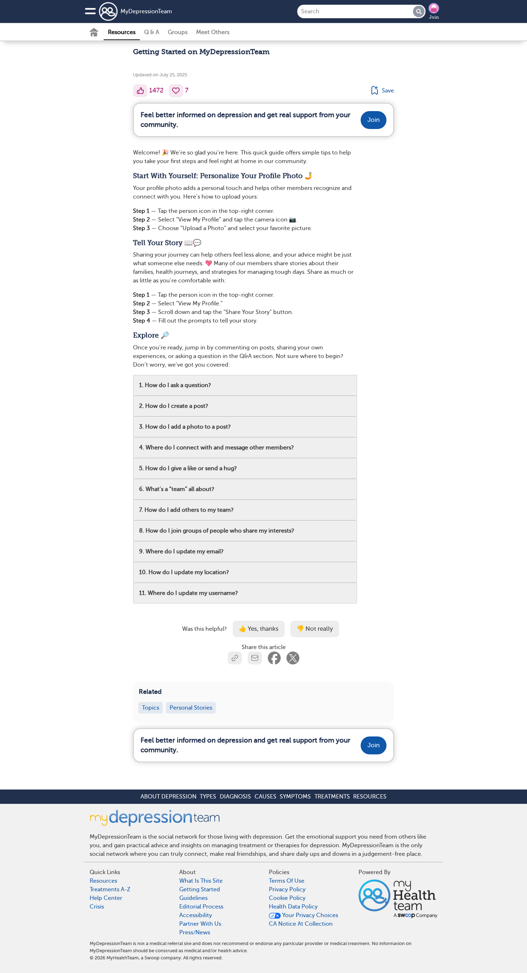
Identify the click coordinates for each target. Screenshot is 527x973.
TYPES (208, 796)
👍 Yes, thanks (259, 628)
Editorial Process (201, 906)
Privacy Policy (287, 889)
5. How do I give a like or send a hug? (188, 468)
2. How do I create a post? (173, 406)
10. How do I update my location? (184, 572)
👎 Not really (314, 628)
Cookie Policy (287, 898)
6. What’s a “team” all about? (176, 489)
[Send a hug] (176, 90)
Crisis (97, 906)
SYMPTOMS (295, 796)
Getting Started (199, 889)
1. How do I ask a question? (175, 385)
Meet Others (212, 32)
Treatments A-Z (110, 889)
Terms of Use (286, 881)
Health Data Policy (293, 906)
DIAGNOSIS (235, 796)
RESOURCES (369, 796)
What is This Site (201, 881)
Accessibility (195, 915)
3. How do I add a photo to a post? (185, 427)
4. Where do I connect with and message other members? (216, 447)
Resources (122, 32)
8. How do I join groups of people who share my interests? (216, 531)
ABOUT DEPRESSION (168, 796)
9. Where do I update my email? (181, 551)
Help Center (106, 898)
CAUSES (265, 796)
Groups (177, 32)
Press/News (194, 932)
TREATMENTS (332, 796)
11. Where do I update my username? (188, 593)
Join (434, 17)
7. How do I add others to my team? (186, 510)
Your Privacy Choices (309, 915)
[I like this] (140, 90)
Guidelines (193, 898)
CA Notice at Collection (301, 924)
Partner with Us (200, 924)
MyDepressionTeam (146, 11)
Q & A (151, 32)
